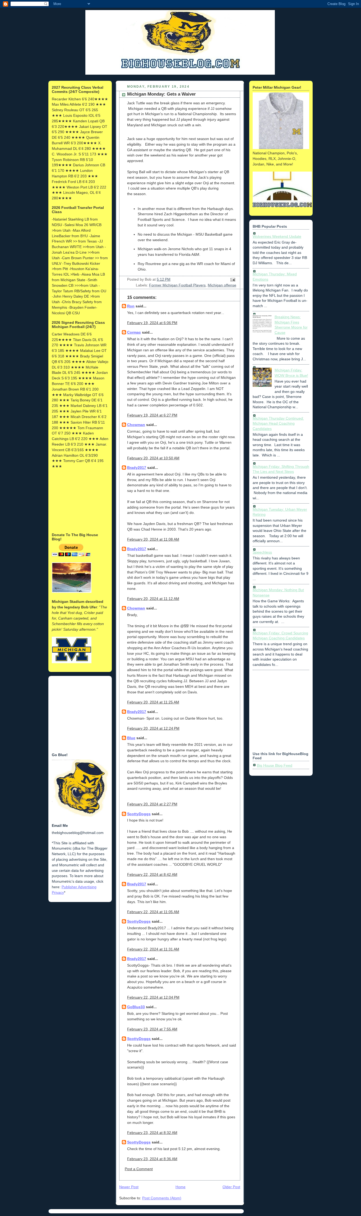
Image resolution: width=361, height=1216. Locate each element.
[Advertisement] (78, 500)
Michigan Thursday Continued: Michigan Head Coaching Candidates (278, 423)
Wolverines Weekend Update (277, 236)
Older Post (231, 1187)
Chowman (136, 425)
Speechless (262, 552)
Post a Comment (139, 1169)
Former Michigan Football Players (177, 285)
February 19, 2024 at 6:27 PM (152, 415)
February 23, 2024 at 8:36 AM (152, 1159)
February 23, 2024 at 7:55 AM (152, 1029)
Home (180, 1187)
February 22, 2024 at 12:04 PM (153, 997)
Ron (131, 306)
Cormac (134, 332)
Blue (131, 738)
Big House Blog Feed (274, 765)
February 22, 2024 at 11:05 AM (153, 912)
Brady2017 (136, 467)
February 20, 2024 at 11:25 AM (153, 702)
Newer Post (128, 1187)
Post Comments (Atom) (161, 1198)
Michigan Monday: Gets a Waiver (161, 94)
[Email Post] (232, 279)
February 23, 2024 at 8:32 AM (152, 1132)
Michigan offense (222, 285)
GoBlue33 (136, 1007)
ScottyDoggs (139, 814)
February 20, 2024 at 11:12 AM (153, 598)
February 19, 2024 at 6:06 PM (152, 323)
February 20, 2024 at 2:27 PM (152, 804)
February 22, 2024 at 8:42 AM (152, 874)
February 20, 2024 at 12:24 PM (153, 728)
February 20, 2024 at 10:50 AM (153, 458)
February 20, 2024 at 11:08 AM (153, 539)
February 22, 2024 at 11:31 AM (153, 949)
